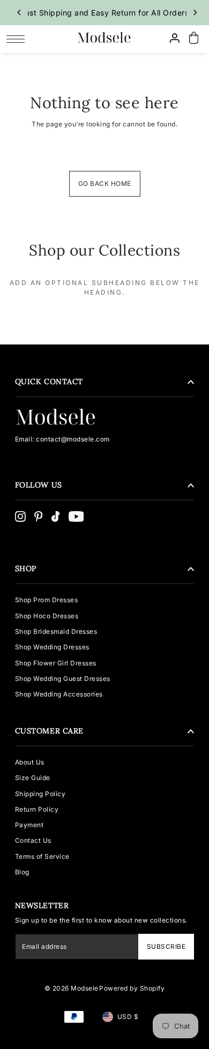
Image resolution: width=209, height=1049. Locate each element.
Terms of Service (42, 856)
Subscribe (166, 946)
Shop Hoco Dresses (47, 616)
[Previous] (20, 12)
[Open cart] (194, 38)
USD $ (128, 1017)
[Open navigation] (18, 38)
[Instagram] (20, 516)
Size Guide (32, 778)
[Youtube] (76, 516)
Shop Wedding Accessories (59, 694)
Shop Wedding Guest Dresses (62, 679)
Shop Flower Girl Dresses (55, 663)
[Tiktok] (55, 516)
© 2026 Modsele (71, 988)
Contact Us (33, 840)
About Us (29, 762)
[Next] (194, 12)
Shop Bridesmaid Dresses (56, 631)
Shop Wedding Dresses (52, 647)
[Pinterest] (38, 516)
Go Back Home (104, 183)
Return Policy (37, 809)
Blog (22, 872)
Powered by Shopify (132, 988)
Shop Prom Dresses (46, 600)
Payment (29, 825)
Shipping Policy (40, 794)
